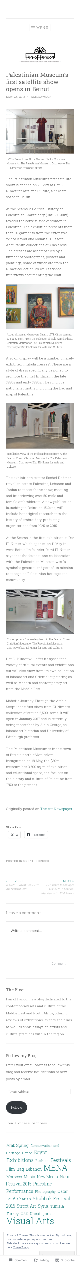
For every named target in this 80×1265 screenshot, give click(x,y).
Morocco (14, 1176)
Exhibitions (20, 1160)
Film (10, 1169)
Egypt (40, 1152)
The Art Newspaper (56, 808)
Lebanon (34, 1169)
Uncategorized (36, 861)
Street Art (26, 1206)
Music (29, 1176)
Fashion (42, 1160)
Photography (45, 1191)
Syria (43, 1206)
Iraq (20, 1169)
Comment (59, 963)
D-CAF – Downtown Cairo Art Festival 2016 (22, 885)
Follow (16, 1107)
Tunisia (57, 1206)
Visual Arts (30, 1221)
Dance (27, 1153)
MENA (56, 1167)
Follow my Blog (21, 1055)
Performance (19, 1191)
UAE (24, 1213)
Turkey (12, 1213)
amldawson (41, 96)
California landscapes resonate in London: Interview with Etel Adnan (57, 887)
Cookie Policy (21, 1247)
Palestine (42, 1184)
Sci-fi (10, 1199)
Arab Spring (17, 1145)
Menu (42, 27)
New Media (47, 1176)
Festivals (60, 1160)
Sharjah (24, 1199)
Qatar (63, 1191)
